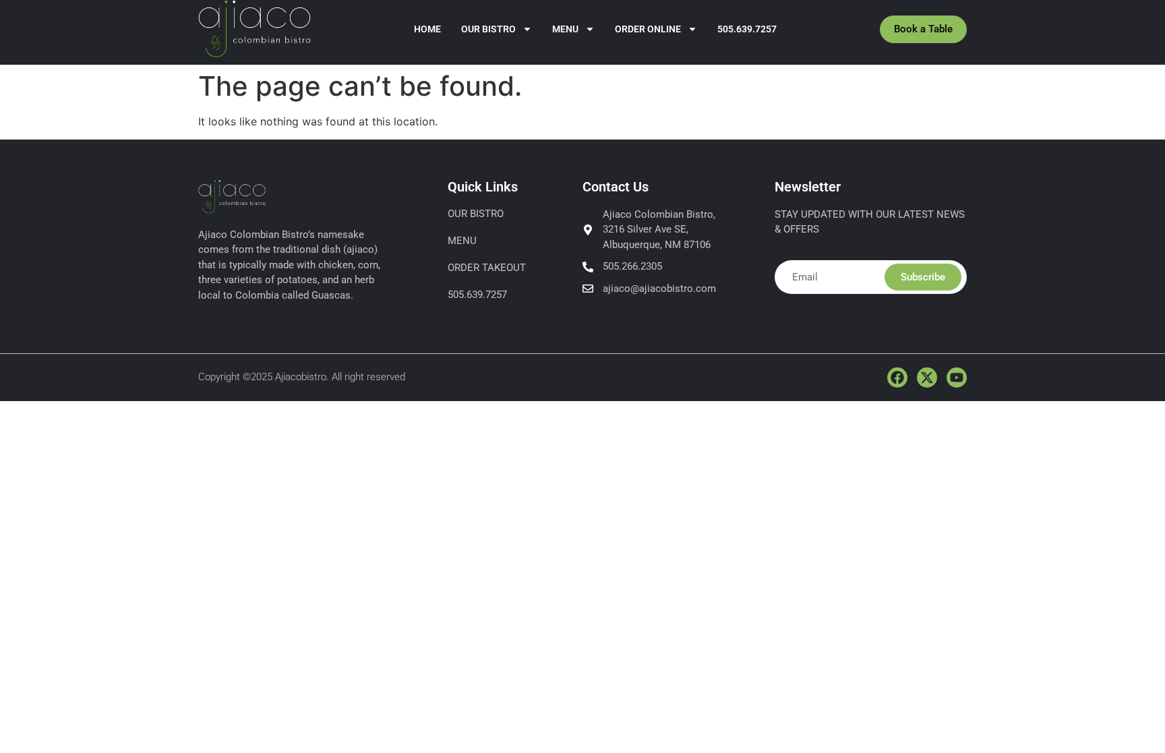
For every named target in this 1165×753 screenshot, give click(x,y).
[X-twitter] (927, 377)
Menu (565, 29)
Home (427, 29)
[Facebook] (897, 377)
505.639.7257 (747, 29)
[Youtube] (957, 377)
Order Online (648, 29)
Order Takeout (487, 268)
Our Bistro (488, 29)
